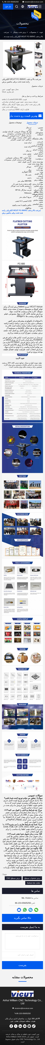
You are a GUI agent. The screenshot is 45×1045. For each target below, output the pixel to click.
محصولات (32, 32)
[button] (39, 75)
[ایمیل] (19, 910)
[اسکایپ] (30, 910)
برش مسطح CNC (13, 878)
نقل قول (8, 7)
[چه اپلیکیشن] (24, 909)
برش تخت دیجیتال (19, 32)
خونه (41, 32)
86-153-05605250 (11, 2)
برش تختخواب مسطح (32, 878)
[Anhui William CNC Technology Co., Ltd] (33, 7)
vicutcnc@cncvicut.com (34, 2)
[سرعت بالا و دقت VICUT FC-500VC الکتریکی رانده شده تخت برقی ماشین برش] (18, 59)
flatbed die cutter (33, 883)
